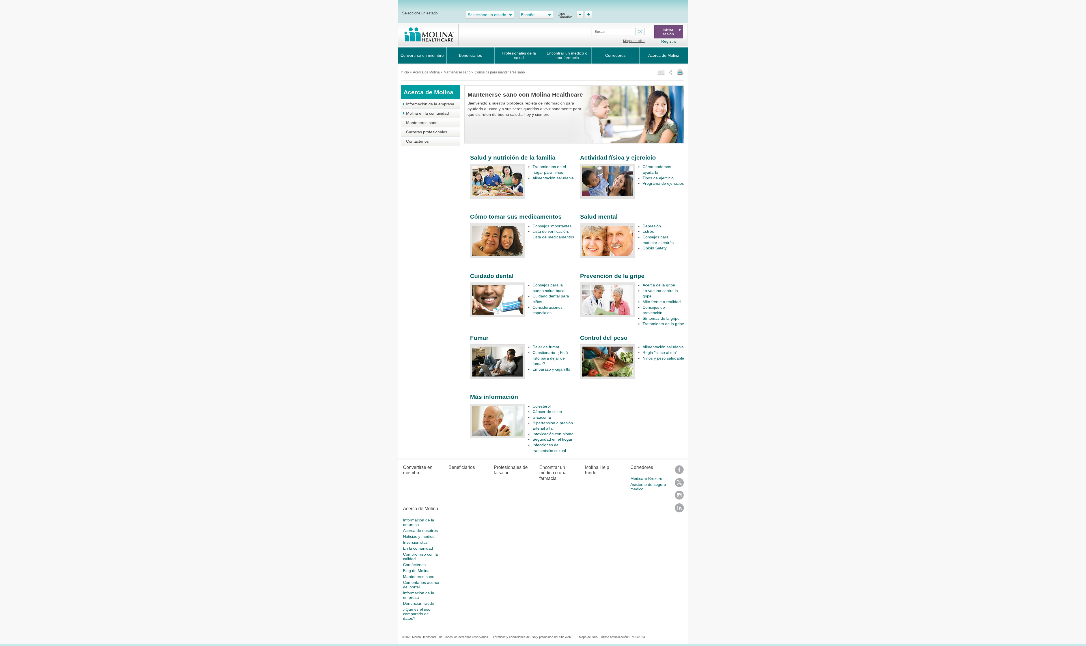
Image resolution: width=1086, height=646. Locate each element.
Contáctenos (417, 141)
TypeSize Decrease (579, 14)
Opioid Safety (655, 248)
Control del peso (604, 337)
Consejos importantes (552, 226)
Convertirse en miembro (422, 55)
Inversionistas (415, 542)
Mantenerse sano (457, 72)
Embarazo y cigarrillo (551, 369)
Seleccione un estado (420, 13)
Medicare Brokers (646, 478)
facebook (679, 471)
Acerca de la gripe (659, 285)
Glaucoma (542, 417)
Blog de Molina (416, 570)
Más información (494, 396)
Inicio (405, 72)
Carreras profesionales (426, 132)
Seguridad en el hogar (552, 439)
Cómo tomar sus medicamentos (516, 216)
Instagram (679, 497)
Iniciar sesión (668, 32)
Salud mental (599, 216)
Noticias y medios (418, 536)
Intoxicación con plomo (553, 434)
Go (640, 31)
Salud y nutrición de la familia (512, 157)
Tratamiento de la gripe (663, 323)
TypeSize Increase (588, 14)
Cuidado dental (492, 276)
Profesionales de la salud (519, 55)
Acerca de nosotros (420, 530)
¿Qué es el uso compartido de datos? (416, 614)
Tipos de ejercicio (658, 178)
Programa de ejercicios (663, 183)
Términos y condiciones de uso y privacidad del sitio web (532, 637)
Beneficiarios (470, 55)
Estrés (648, 231)
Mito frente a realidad (662, 301)
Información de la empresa (430, 104)
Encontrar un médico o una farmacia (567, 55)
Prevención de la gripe (612, 276)
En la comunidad (418, 548)
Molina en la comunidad (427, 113)
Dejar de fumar (546, 347)
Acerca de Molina (663, 55)
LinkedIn (679, 509)
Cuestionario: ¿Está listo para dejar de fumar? (550, 358)
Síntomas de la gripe (661, 318)
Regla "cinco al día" (660, 352)
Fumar (479, 337)
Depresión (652, 226)
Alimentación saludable (553, 178)
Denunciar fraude (418, 603)
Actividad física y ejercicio (618, 157)
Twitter (679, 484)
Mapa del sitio (634, 41)
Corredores (615, 55)
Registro (668, 41)
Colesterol (542, 406)
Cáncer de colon (547, 411)
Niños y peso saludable (663, 358)
